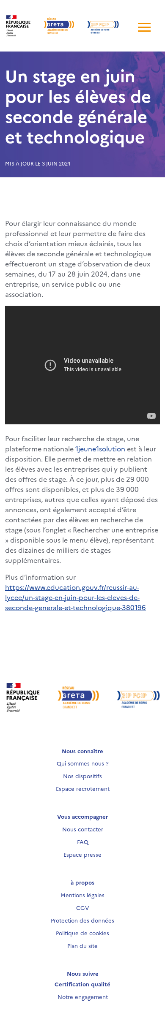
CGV (82, 907)
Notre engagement (83, 996)
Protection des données (82, 920)
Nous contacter (82, 829)
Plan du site (82, 945)
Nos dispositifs (82, 775)
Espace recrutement (83, 788)
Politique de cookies (82, 933)
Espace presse (82, 854)
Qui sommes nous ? (83, 763)
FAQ (82, 841)
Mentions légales (82, 895)
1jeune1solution (100, 448)
